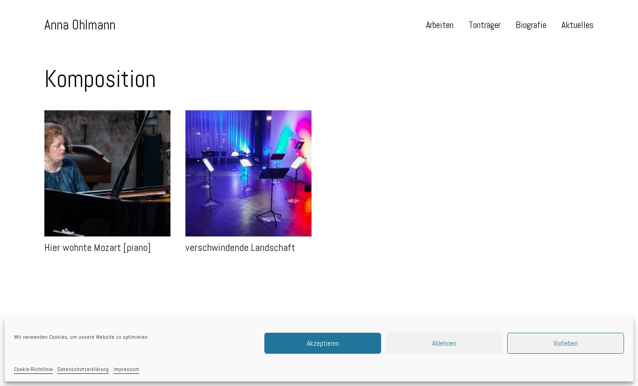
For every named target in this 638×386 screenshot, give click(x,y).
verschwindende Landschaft (224, 116)
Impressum (126, 369)
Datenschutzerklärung (83, 369)
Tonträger (484, 25)
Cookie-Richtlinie (33, 369)
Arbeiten (440, 25)
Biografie (531, 25)
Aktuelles (577, 25)
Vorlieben (565, 343)
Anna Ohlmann (79, 24)
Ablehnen (444, 343)
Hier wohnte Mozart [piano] (82, 116)
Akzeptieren (323, 343)
